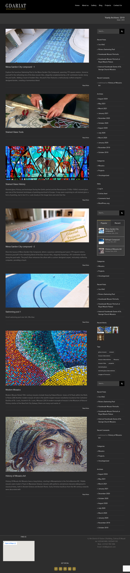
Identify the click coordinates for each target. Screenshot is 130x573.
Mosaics (101, 166)
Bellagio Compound (112, 240)
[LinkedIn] (69, 569)
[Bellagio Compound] (101, 240)
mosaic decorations (104, 359)
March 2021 (102, 108)
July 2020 (101, 133)
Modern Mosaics (13, 390)
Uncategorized (103, 175)
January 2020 (103, 143)
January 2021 (103, 113)
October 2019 (103, 152)
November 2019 (104, 147)
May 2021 (102, 104)
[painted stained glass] (115, 330)
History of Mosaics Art (16, 476)
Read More (85, 85)
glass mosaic (102, 352)
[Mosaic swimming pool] (108, 330)
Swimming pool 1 (13, 312)
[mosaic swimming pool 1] (100, 330)
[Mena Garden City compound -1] (101, 229)
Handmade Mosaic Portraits (108, 54)
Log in (100, 189)
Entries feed (102, 193)
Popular (104, 223)
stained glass (102, 367)
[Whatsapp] (74, 569)
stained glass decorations (106, 370)
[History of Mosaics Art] (101, 249)
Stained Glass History (15, 184)
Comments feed (104, 198)
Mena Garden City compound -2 (20, 247)
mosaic (111, 352)
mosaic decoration (104, 356)
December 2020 (104, 118)
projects (111, 363)
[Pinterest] (65, 569)
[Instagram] (60, 569)
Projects (101, 170)
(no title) (101, 44)
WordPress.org (103, 203)
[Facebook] (56, 569)
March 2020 (102, 138)
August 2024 (103, 99)
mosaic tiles (102, 363)
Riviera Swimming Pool (106, 49)
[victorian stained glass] (100, 337)
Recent (117, 223)
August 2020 (103, 128)
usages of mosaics (104, 374)
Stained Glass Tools (14, 132)
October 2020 (103, 123)
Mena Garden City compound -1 (20, 67)
